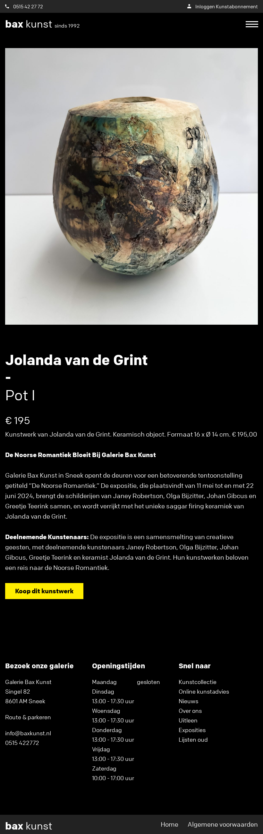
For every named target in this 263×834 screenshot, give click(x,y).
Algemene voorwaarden (223, 824)
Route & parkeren (28, 717)
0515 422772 (22, 742)
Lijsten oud (193, 739)
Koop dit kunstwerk (44, 591)
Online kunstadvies (204, 691)
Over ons (190, 710)
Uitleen (188, 720)
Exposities (192, 729)
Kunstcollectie (197, 681)
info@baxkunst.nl (28, 733)
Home (169, 824)
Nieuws (188, 701)
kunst (42, 24)
